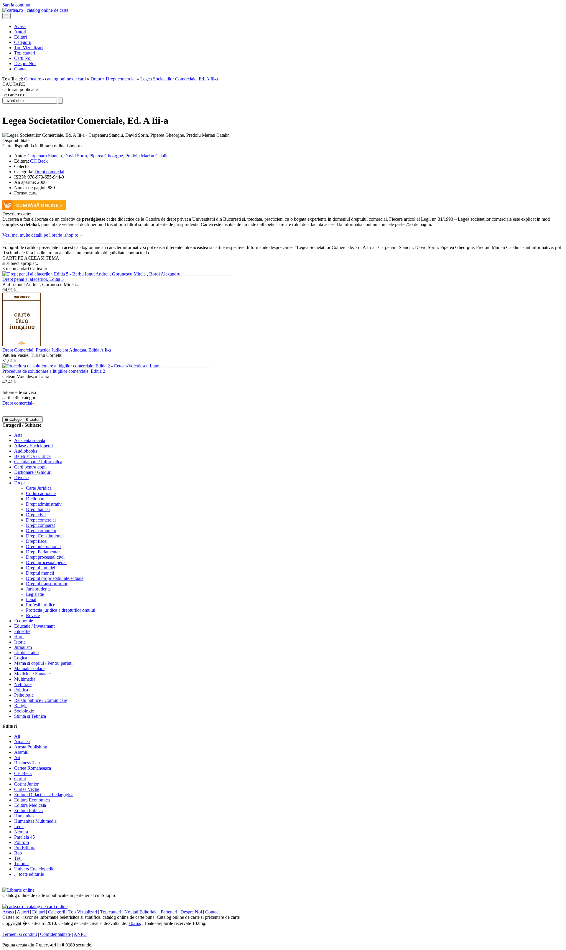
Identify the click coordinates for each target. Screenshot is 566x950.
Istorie (20, 641)
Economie (23, 620)
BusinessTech (27, 762)
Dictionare (35, 498)
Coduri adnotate (41, 493)
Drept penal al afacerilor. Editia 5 (33, 279)
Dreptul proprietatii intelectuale (54, 578)
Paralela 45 (24, 837)
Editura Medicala (30, 805)
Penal (31, 599)
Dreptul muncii (40, 572)
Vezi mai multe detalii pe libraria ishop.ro (40, 234)
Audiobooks (25, 450)
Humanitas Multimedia (35, 821)
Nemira (21, 831)
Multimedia (24, 679)
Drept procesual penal (46, 562)
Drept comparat (40, 525)
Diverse (21, 477)
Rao (18, 852)
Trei (18, 858)
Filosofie (22, 631)
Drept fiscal (36, 541)
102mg (135, 923)
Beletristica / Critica (32, 456)
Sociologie (24, 710)
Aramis (21, 752)
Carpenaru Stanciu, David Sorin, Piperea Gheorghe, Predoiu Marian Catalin (98, 155)
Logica (20, 657)
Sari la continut (16, 4)
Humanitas (24, 815)
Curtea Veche (26, 789)
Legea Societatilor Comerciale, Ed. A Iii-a (179, 78)
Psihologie (24, 694)
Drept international (43, 546)
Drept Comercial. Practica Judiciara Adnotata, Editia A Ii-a (56, 349)
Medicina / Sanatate (32, 673)
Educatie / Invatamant (34, 626)
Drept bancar (38, 509)
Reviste (33, 615)
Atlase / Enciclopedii (33, 445)
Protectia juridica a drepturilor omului (60, 610)
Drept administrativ (44, 504)
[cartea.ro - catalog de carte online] (35, 10)
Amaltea (22, 741)
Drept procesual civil (45, 557)
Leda (19, 826)
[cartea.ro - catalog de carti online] (35, 906)
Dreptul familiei (40, 567)
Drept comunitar (41, 530)
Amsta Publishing (30, 746)
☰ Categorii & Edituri (22, 419)
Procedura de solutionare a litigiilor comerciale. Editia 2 (53, 371)
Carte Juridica (39, 488)
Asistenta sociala (29, 440)
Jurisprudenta (38, 588)
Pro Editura (24, 847)
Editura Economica (32, 799)
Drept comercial (121, 78)
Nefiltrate (23, 684)
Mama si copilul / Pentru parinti (43, 663)
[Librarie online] (18, 890)
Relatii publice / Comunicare (40, 700)
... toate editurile (29, 874)
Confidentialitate (55, 934)
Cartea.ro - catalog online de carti (55, 78)
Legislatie (35, 594)
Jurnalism (23, 647)
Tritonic (21, 863)
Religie (20, 705)
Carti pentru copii (30, 466)
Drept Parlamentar (43, 551)
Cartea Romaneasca (32, 768)
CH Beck (39, 161)
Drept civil (36, 514)
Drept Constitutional (45, 535)
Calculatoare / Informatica (38, 461)
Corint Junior (26, 783)
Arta (18, 435)
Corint (20, 778)
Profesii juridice (40, 604)
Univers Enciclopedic (34, 868)
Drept (96, 78)
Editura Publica (28, 810)
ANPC (80, 934)
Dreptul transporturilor (47, 583)
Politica (21, 689)
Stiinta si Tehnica (30, 716)
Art (17, 757)
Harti (19, 636)
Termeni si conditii (19, 934)
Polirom (21, 842)
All (17, 736)
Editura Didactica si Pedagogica (43, 794)
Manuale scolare (29, 668)
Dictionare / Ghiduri (33, 472)
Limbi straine (26, 652)
